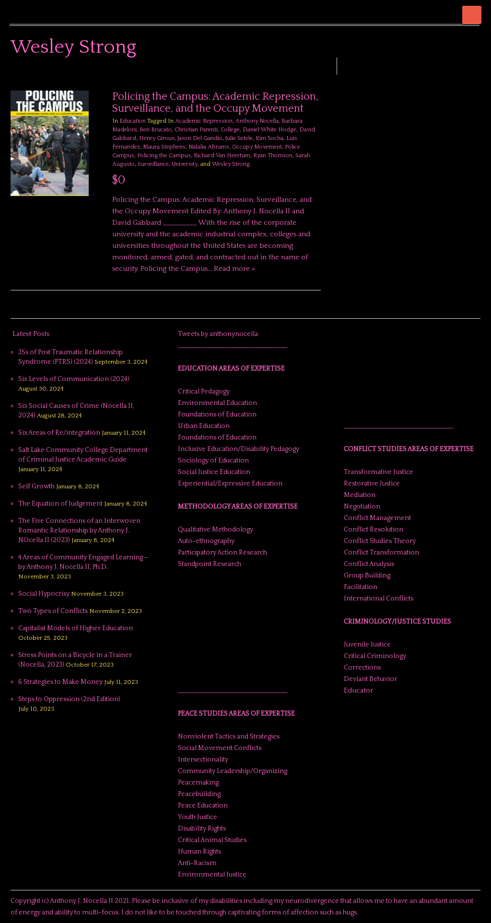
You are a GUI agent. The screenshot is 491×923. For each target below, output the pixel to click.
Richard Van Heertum (222, 155)
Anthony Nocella (257, 121)
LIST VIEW (316, 76)
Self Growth (36, 486)
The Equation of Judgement (60, 504)
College (230, 130)
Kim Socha (269, 138)
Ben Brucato (156, 130)
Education (132, 121)
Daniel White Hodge (269, 130)
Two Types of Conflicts (53, 611)
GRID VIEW (304, 76)
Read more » (234, 269)
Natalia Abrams (208, 147)
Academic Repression (204, 121)
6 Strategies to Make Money (60, 682)
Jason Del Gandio (199, 138)
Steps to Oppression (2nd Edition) (69, 699)
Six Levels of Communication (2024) (73, 379)
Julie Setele (239, 138)
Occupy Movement (257, 147)
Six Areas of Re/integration (59, 433)
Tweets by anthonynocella (218, 334)
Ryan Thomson (272, 155)
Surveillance (153, 164)
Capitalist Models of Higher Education (75, 628)
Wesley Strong (231, 164)
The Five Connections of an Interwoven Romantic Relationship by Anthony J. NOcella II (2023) (79, 530)
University (185, 164)
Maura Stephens (164, 147)
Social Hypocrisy (44, 594)
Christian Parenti (196, 130)
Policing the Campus (164, 155)
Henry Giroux (157, 138)
